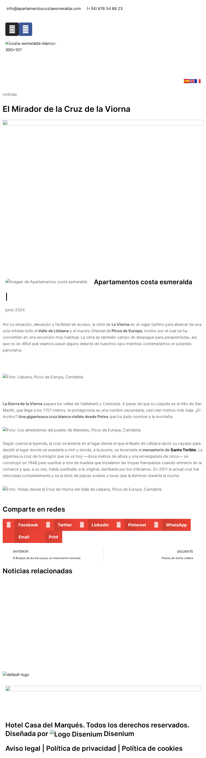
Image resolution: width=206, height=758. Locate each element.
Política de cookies (152, 748)
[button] (103, 62)
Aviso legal (23, 748)
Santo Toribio (183, 450)
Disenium (118, 734)
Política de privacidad (81, 748)
